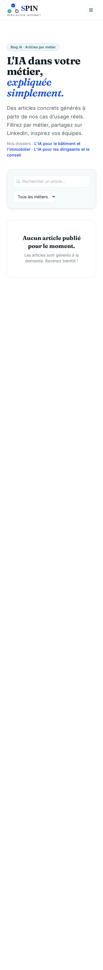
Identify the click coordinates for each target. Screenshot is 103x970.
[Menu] (91, 10)
